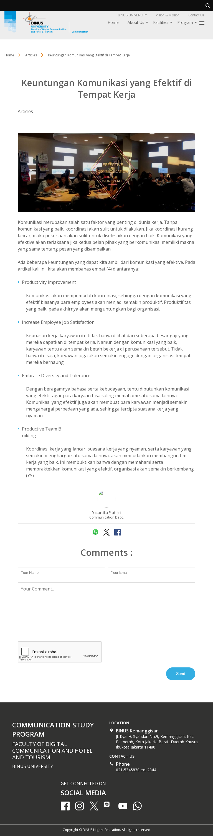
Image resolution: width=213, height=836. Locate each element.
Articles (25, 111)
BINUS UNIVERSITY (132, 15)
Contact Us (196, 15)
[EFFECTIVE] (106, 172)
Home (113, 22)
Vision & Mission (167, 15)
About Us (136, 22)
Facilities (160, 22)
